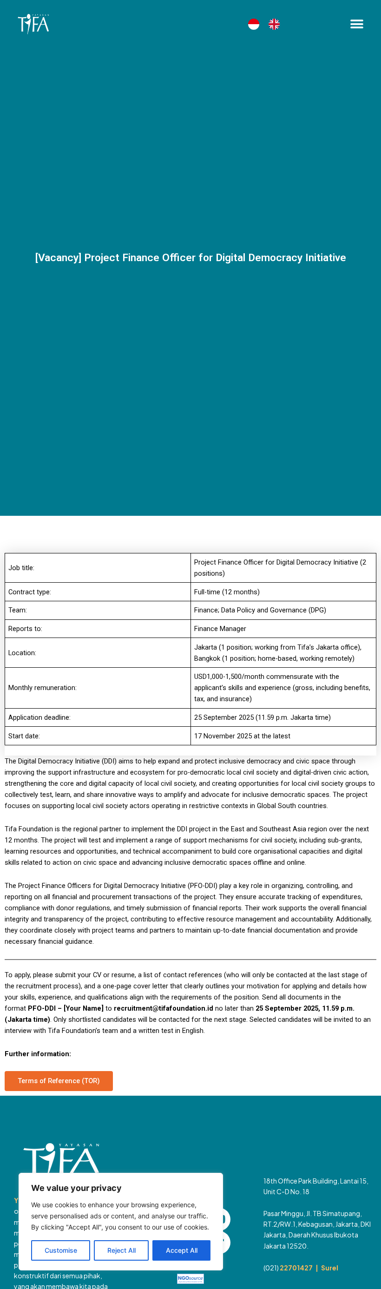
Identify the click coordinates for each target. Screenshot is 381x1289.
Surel (329, 1267)
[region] (121, 1221)
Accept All (181, 1250)
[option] (276, 24)
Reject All (121, 1250)
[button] (356, 24)
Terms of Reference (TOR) (59, 1081)
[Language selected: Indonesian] (268, 24)
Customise (61, 1250)
